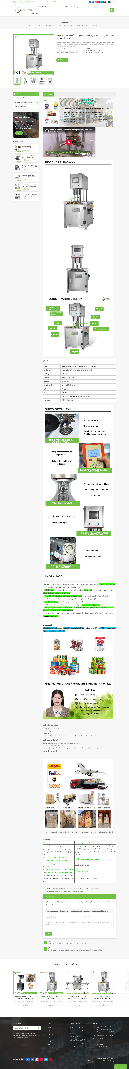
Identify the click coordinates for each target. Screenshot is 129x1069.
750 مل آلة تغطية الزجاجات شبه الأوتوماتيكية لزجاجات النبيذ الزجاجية (28, 147)
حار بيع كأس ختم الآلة (76, 1036)
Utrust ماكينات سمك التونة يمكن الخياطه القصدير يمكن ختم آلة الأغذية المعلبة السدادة (77, 997)
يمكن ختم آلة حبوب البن (96, 888)
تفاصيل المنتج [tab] (48, 94)
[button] (117, 989)
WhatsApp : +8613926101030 (102, 1045)
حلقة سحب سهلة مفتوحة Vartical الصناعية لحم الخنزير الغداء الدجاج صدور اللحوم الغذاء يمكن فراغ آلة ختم (29, 185)
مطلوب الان (63, 59)
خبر (49, 1037)
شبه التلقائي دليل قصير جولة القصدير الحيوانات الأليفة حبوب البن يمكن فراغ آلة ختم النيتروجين (76, 911)
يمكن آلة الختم (67, 891)
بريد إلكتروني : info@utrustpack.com (27, 2)
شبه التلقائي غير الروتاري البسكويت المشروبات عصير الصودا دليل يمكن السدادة (29, 195)
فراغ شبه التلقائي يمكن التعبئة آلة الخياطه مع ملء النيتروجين (51, 997)
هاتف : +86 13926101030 (52, 2)
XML (88, 1061)
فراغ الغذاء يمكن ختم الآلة (78, 891)
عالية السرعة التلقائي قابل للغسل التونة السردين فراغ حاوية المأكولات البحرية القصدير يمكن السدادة (30, 156)
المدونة (50, 1044)
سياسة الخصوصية (97, 1061)
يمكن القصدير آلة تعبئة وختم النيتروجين (52, 891)
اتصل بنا (19, 133)
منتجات (50, 1031)
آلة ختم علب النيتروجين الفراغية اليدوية (61, 888)
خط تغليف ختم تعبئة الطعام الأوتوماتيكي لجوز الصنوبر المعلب (29, 176)
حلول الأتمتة (73, 1047)
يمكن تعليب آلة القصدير (76, 1027)
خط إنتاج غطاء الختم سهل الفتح (73, 7)
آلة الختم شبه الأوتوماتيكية (77, 1040)
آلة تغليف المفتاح (41, 7)
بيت (33, 7)
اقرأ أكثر (25, 151)
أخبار (95, 7)
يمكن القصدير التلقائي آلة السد (79, 1043)
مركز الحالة (88, 7)
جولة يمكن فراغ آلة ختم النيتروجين (80, 888)
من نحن (34, 13)
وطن (49, 1027)
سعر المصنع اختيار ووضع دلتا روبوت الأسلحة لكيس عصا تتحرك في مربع (29, 166)
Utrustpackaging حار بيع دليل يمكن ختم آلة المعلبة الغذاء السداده (25, 997)
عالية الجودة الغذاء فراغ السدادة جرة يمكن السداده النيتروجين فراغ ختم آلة (104, 997)
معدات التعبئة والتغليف (55, 7)
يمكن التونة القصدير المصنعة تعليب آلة (78, 1032)
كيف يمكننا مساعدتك (23, 117)
